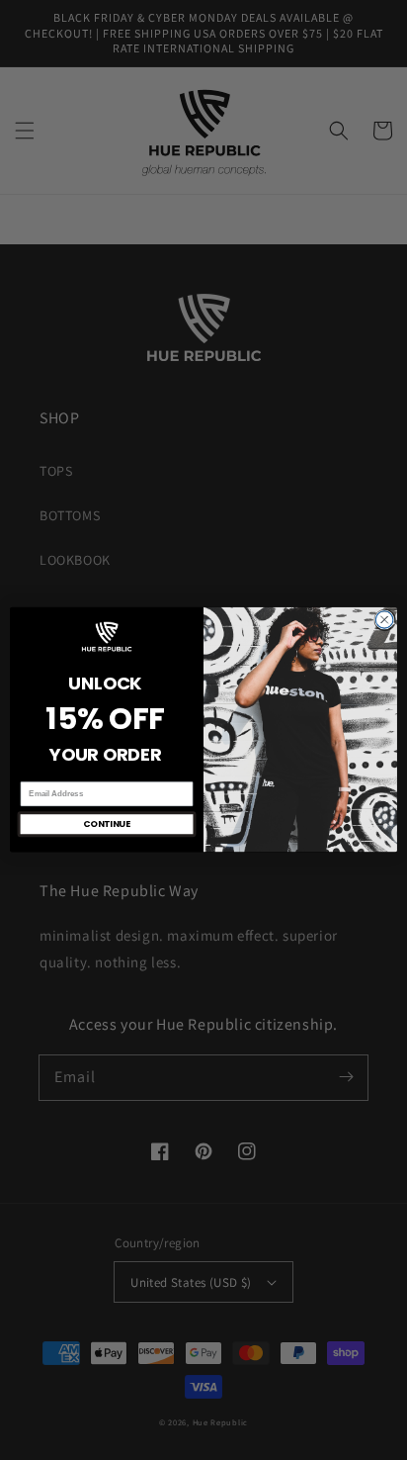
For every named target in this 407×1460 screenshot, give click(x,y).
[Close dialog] (384, 620)
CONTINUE (106, 824)
